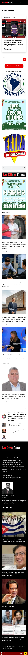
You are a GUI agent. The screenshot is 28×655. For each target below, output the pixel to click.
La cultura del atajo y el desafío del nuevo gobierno (16, 431)
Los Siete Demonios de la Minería (17, 437)
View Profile (4, 497)
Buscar (3, 57)
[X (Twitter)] (7, 507)
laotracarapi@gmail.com (13, 478)
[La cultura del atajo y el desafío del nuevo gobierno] (4, 431)
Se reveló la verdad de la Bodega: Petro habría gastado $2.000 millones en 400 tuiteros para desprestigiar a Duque (13, 574)
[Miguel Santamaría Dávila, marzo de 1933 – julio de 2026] (4, 425)
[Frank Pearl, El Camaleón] (14, 591)
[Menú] (24, 2)
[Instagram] (11, 507)
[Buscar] (21, 2)
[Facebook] (3, 507)
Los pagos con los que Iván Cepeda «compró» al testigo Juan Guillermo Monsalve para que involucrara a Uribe (13, 639)
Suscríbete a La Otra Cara (14, 66)
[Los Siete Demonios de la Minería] (4, 437)
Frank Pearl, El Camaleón (8, 606)
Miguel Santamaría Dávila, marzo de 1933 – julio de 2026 (17, 425)
